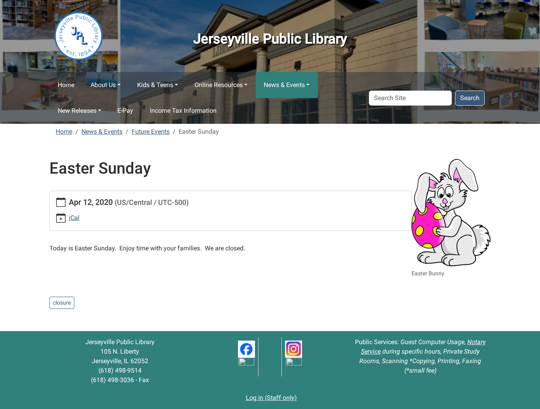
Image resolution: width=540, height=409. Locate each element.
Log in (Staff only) (271, 397)
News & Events (284, 85)
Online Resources (218, 85)
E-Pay (125, 110)
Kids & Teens (155, 85)
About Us (103, 85)
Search (470, 98)
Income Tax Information (183, 110)
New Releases (77, 110)
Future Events (151, 131)
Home (66, 85)
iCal (74, 218)
